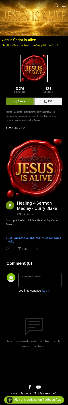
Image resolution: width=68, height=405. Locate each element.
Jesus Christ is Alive (19, 40)
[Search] (56, 5)
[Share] (37, 249)
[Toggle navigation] (64, 5)
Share (21, 101)
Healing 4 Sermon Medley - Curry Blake (37, 206)
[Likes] (7, 249)
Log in (46, 290)
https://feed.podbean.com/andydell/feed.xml (32, 45)
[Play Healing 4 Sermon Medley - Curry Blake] (10, 205)
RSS (50, 101)
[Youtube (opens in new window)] (38, 387)
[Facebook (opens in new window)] (30, 387)
